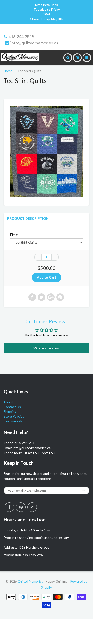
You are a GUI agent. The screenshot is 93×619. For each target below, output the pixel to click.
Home (8, 71)
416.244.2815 (21, 36)
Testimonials (13, 421)
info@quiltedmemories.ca (34, 42)
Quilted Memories (30, 581)
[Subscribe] (83, 491)
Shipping (10, 411)
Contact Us (12, 407)
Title (14, 234)
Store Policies (14, 416)
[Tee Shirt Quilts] (46, 151)
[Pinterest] (21, 507)
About (8, 402)
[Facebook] (9, 507)
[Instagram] (32, 507)
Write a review (46, 348)
